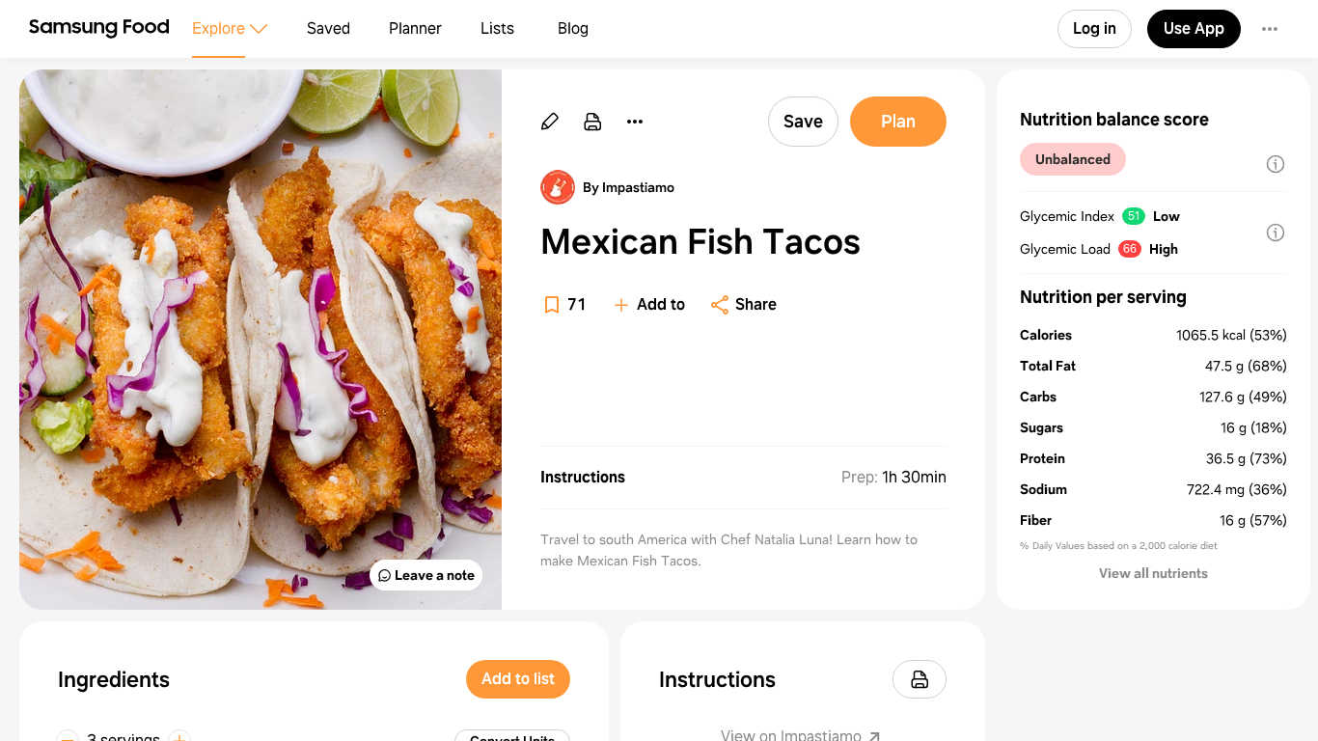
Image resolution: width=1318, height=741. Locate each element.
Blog (573, 28)
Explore (218, 28)
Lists (497, 28)
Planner (415, 28)
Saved (328, 28)
